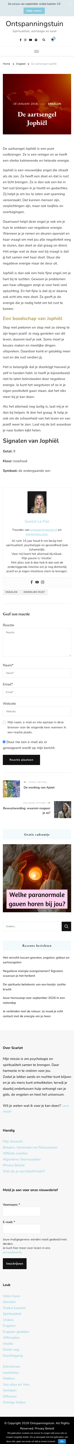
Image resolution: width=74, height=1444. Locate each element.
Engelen (54, 104)
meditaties (11, 1372)
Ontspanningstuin (34, 24)
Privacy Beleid (13, 1165)
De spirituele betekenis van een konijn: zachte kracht (34, 986)
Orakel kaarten (14, 1308)
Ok (62, 1441)
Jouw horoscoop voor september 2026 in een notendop (34, 1000)
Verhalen (10, 1390)
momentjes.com (37, 534)
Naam (8, 665)
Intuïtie (8, 1343)
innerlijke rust (34, 592)
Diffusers (10, 1396)
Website (9, 703)
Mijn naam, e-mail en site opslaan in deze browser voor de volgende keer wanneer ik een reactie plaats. (37, 727)
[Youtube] (37, 582)
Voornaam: (11, 1205)
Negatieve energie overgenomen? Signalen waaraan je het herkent (33, 973)
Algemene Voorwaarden (22, 1159)
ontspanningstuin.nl (43, 530)
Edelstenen (11, 1366)
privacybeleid (12, 1252)
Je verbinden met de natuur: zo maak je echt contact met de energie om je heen (33, 1013)
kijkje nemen (34, 10)
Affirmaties (11, 1337)
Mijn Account (12, 1141)
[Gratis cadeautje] (37, 878)
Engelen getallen (16, 1331)
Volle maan (11, 1296)
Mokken (9, 1378)
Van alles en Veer (16, 1384)
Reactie (8, 625)
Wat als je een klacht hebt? (24, 1171)
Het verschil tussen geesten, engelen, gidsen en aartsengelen (36, 960)
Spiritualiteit (12, 1313)
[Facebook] (31, 582)
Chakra (8, 1320)
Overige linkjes (14, 1402)
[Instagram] (42, 582)
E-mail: (9, 1222)
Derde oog (11, 1349)
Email (8, 684)
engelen (11, 592)
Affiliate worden (15, 1153)
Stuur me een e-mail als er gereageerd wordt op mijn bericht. (29, 745)
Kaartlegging (13, 1355)
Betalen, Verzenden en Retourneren (30, 1147)
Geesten (9, 1302)
